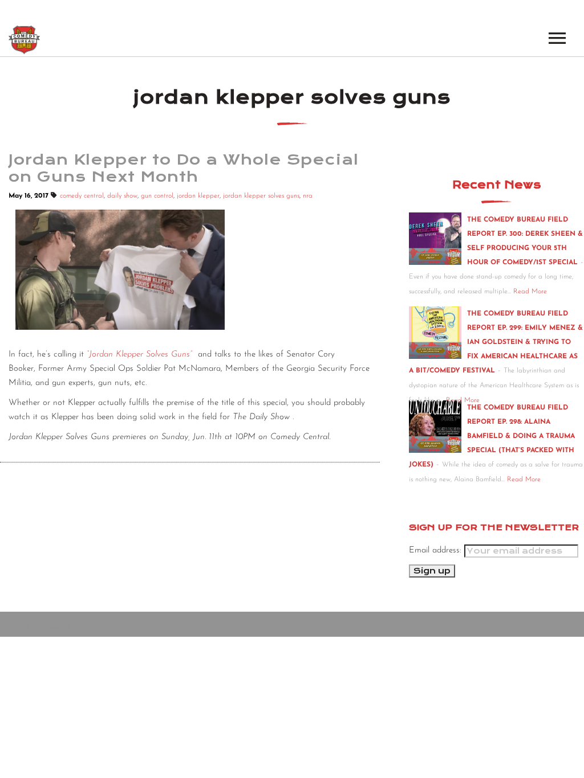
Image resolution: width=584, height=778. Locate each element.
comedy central (82, 196)
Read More (530, 291)
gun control (157, 196)
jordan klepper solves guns (261, 196)
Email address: (436, 550)
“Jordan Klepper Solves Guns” (139, 354)
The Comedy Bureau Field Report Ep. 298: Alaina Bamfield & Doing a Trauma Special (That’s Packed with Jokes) (492, 436)
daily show (122, 196)
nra (308, 196)
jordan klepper (198, 196)
